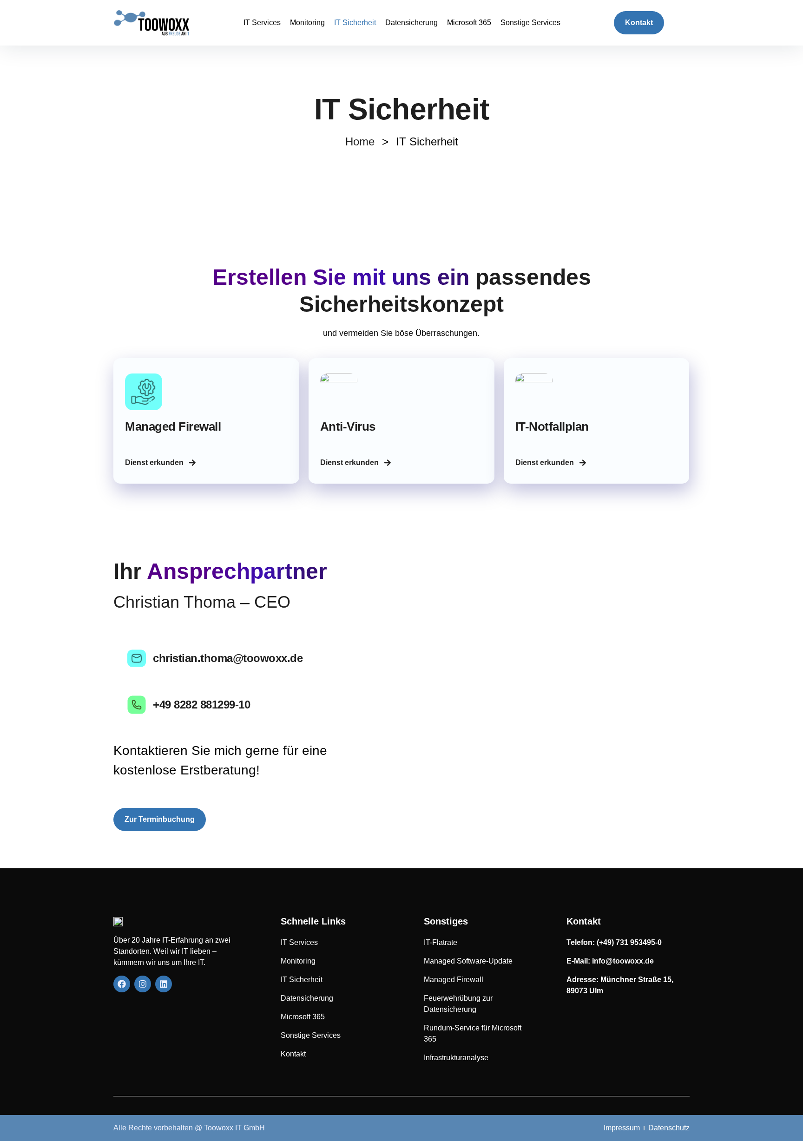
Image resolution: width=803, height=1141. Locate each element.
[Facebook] (121, 984)
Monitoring (307, 22)
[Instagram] (142, 984)
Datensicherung (411, 22)
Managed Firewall (173, 426)
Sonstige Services (530, 22)
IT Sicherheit (355, 22)
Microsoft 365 (469, 22)
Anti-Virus (347, 426)
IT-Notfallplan (552, 426)
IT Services (262, 22)
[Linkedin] (163, 984)
